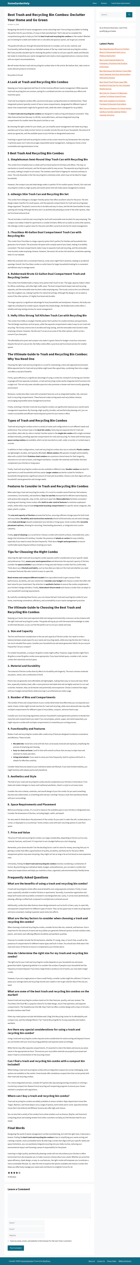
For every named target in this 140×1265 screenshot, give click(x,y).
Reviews (104, 3)
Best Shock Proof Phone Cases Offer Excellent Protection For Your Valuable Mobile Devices (115, 85)
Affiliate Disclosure (125, 1261)
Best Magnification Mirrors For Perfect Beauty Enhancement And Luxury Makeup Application (114, 52)
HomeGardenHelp (19, 3)
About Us (92, 1261)
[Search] (129, 14)
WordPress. (47, 1261)
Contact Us (101, 1261)
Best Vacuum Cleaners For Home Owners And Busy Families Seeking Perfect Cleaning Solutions (115, 111)
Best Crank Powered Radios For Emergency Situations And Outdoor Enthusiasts (113, 63)
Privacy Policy (111, 1261)
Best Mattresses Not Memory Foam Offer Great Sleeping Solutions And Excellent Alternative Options (115, 74)
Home (95, 3)
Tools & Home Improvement (120, 3)
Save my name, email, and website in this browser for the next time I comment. (41, 1241)
